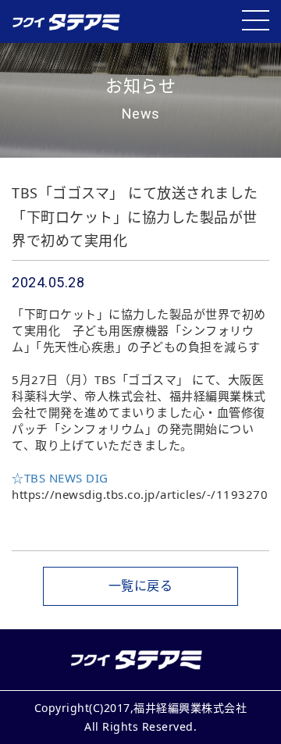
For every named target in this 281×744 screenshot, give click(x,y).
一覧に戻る (140, 585)
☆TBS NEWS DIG (60, 478)
